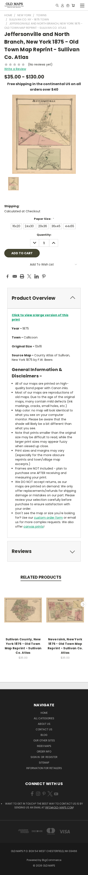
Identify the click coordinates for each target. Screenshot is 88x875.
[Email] (15, 276)
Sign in (35, 757)
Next (83, 604)
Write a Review (15, 69)
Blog (44, 735)
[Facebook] (7, 276)
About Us (44, 724)
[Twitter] (29, 276)
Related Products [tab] (41, 577)
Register (51, 757)
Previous (5, 604)
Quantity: (44, 235)
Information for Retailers (44, 768)
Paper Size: (44, 219)
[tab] (44, 298)
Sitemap (44, 762)
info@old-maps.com (59, 807)
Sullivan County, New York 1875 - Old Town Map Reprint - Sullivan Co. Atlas (23, 646)
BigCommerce (51, 860)
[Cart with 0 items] (73, 5)
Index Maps (44, 746)
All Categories (44, 718)
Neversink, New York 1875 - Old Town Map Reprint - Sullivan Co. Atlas (65, 646)
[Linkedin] (36, 276)
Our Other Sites (44, 740)
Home (44, 713)
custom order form (48, 517)
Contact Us (44, 729)
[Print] (22, 276)
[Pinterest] (44, 276)
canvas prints (33, 526)
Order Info (44, 751)
